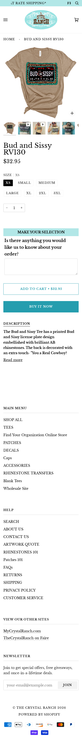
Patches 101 (13, 560)
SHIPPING (12, 583)
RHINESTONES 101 (20, 552)
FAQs (8, 567)
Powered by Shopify (39, 714)
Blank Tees (12, 481)
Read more (12, 360)
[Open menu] (9, 19)
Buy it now (41, 306)
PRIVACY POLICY (19, 590)
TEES (8, 427)
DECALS (11, 450)
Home (9, 39)
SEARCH (11, 522)
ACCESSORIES (16, 466)
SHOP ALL (12, 420)
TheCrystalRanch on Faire (26, 638)
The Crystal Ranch (36, 708)
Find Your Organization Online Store (35, 435)
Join (67, 685)
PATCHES (12, 443)
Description (16, 324)
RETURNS (12, 575)
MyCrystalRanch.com (22, 631)
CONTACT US (16, 537)
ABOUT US (13, 529)
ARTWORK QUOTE (21, 544)
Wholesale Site (15, 489)
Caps (7, 458)
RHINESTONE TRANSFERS (28, 473)
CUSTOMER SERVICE (23, 598)
